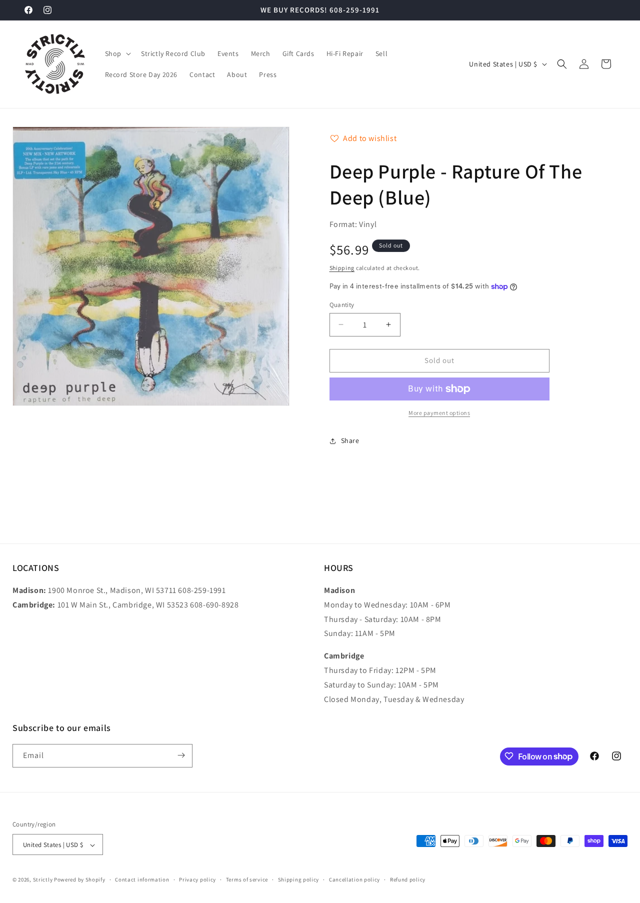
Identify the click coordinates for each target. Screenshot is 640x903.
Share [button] (350, 440)
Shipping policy (299, 879)
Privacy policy (197, 879)
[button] (117, 53)
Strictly (43, 880)
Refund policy (408, 879)
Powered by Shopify (80, 880)
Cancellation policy (354, 879)
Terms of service (247, 879)
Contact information (142, 879)
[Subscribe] (181, 755)
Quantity (342, 304)
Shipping (342, 268)
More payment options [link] (439, 412)
